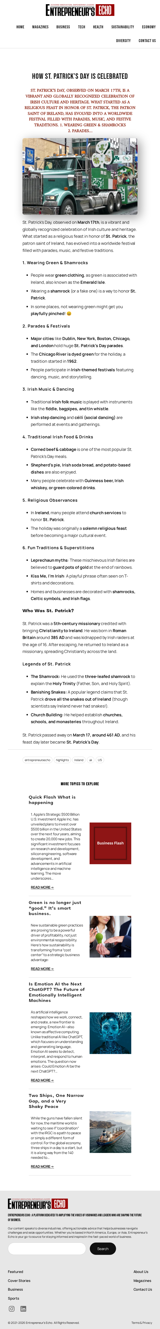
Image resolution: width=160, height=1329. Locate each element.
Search (103, 1248)
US (100, 760)
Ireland (78, 760)
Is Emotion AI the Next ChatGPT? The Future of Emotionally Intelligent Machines (57, 992)
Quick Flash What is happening (52, 800)
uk (90, 760)
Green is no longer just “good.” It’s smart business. (55, 908)
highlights (62, 760)
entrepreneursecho (37, 760)
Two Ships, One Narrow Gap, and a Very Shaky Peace (56, 1101)
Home (20, 27)
